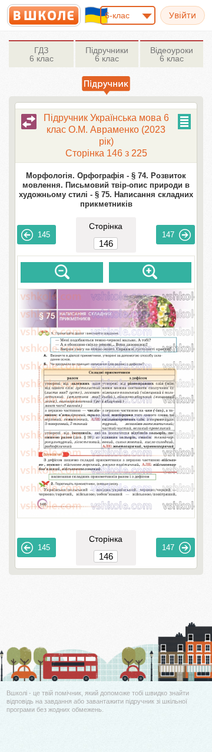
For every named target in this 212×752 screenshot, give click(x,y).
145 (44, 234)
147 (168, 234)
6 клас (41, 54)
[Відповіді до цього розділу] (29, 121)
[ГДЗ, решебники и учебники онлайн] (44, 15)
